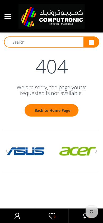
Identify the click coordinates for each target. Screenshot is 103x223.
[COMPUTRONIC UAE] (51, 15)
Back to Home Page (52, 110)
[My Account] (17, 216)
